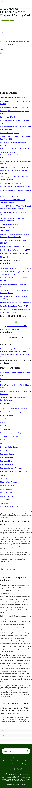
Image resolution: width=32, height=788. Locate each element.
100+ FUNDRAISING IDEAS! (10, 224)
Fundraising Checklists (7, 454)
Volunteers (4, 503)
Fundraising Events (6, 457)
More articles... (5, 257)
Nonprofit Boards (6, 489)
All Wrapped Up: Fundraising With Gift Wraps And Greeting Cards (15, 12)
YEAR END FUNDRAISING (9, 506)
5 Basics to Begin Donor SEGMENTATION (14, 167)
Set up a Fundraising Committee (10, 117)
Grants (2, 475)
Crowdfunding (5, 440)
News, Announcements (8, 485)
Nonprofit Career (6, 492)
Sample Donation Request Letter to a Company (15, 268)
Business (3, 422)
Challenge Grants (6, 429)
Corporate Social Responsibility (10, 436)
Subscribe (16, 740)
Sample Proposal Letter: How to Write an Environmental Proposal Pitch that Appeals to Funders (15, 154)
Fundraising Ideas (6, 461)
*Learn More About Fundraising (10, 412)
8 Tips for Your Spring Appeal (9, 133)
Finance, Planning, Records (9, 450)
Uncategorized (5, 499)
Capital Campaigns (6, 426)
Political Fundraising (7, 496)
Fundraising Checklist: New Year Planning (14, 107)
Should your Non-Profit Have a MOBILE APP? (15, 250)
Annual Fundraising (6, 415)
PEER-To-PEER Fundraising (9, 196)
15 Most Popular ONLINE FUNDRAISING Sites (16, 149)
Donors (2, 443)
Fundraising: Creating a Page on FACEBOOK (15, 253)
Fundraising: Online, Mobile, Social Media (13, 471)
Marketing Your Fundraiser (9, 482)
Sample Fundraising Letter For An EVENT (14, 306)
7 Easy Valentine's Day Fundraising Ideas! (14, 98)
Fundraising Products (7, 464)
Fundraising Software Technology (11, 468)
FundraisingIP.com (8, 20)
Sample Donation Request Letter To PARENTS (15, 302)
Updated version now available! (16, 326)
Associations (4, 419)
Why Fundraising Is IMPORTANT (11, 183)
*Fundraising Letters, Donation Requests (13, 408)
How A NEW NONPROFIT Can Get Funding (15, 186)
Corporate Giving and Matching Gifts (12, 433)
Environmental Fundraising (9, 447)
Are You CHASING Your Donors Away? (13, 246)
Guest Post (4, 478)
